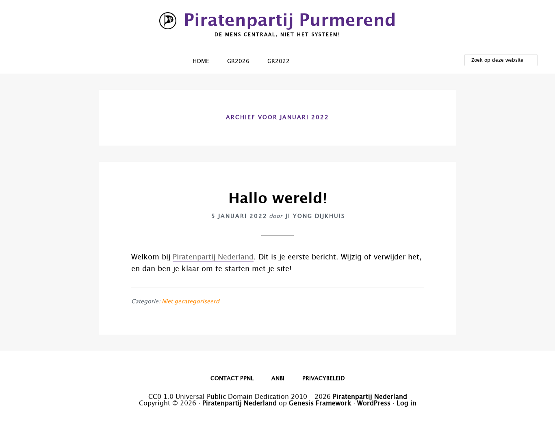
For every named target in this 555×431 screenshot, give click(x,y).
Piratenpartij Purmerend (290, 20)
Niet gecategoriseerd (190, 302)
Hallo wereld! (277, 199)
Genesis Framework (320, 403)
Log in (406, 403)
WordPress (373, 403)
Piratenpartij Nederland (213, 257)
